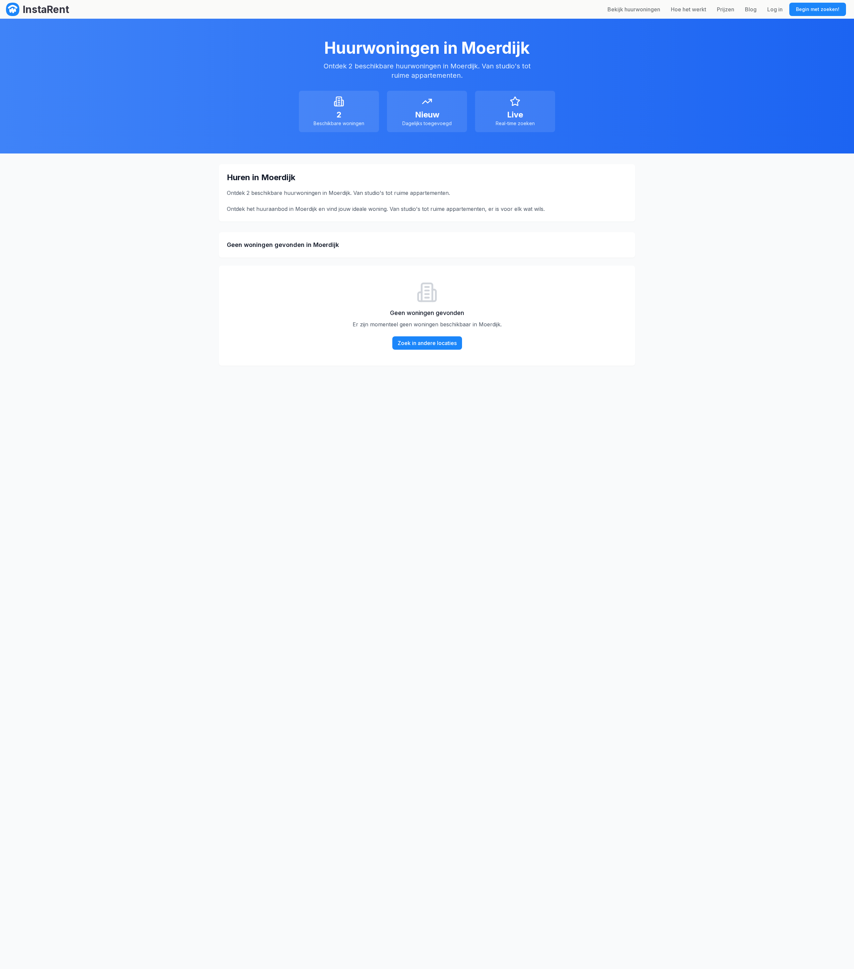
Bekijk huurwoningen (633, 9)
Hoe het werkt (688, 9)
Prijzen (725, 9)
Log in (775, 9)
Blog (751, 9)
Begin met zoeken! (817, 9)
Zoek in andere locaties (427, 343)
